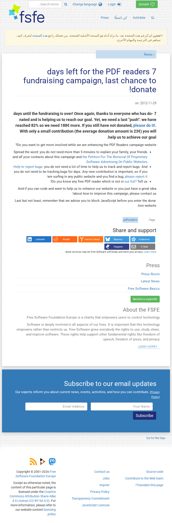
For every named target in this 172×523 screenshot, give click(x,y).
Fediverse (144, 239)
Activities (139, 17)
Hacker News (92, 239)
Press (105, 17)
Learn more (146, 346)
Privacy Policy (100, 492)
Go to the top (155, 438)
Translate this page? (149, 485)
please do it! (144, 125)
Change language (86, 4)
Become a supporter (145, 299)
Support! (118, 246)
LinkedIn (40, 239)
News (148, 54)
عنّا (153, 17)
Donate (144, 4)
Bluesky (118, 239)
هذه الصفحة (39, 35)
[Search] (66, 4)
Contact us (102, 471)
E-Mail (144, 246)
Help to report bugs (27, 167)
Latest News (150, 281)
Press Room (150, 274)
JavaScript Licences (96, 505)
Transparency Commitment (91, 498)
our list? (131, 181)
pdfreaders (130, 219)
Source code (154, 471)
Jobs (106, 478)
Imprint (104, 485)
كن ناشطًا (120, 17)
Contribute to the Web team (144, 478)
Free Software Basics (144, 289)
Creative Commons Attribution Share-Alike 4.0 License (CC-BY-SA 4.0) (33, 496)
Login (112, 4)
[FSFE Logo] (26, 13)
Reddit (66, 239)
